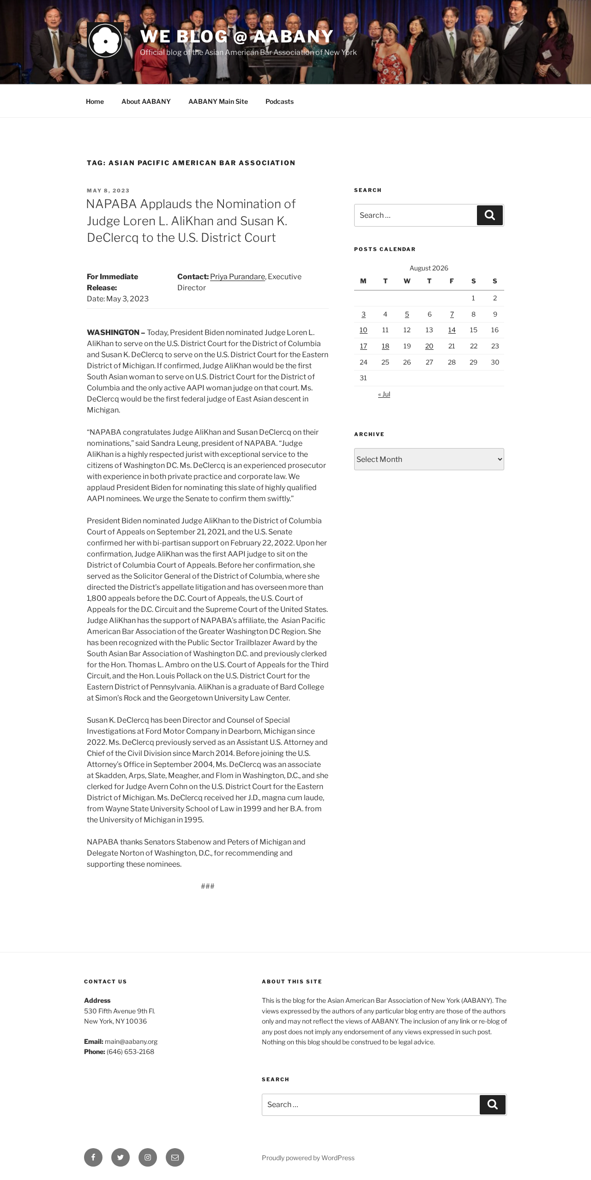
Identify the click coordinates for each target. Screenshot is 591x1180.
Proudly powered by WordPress (308, 1158)
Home (95, 101)
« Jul (384, 394)
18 (385, 346)
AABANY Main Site (218, 101)
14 (452, 330)
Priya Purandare (237, 276)
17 (363, 346)
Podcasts (279, 101)
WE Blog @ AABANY (237, 36)
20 (429, 346)
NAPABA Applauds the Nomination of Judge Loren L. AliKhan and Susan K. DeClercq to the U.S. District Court (191, 221)
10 (364, 330)
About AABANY (146, 101)
